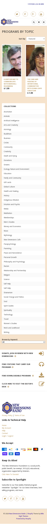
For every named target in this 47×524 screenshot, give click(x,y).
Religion (7, 275)
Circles (6, 143)
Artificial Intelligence (11, 121)
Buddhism (7, 134)
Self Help (7, 284)
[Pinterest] (33, 14)
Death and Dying (10, 156)
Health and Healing (11, 191)
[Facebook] (25, 14)
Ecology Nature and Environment (16, 169)
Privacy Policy (7, 415)
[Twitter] (17, 14)
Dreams (7, 165)
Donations (8, 160)
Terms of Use (19, 415)
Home (4, 425)
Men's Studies (9, 222)
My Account (6, 428)
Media (6, 209)
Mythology (8, 235)
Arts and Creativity (11, 125)
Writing (6, 332)
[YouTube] (41, 14)
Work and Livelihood (11, 328)
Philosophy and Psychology (14, 262)
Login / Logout (7, 436)
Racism (6, 266)
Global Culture (9, 187)
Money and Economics (12, 226)
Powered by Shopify (23, 519)
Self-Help (7, 288)
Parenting (7, 248)
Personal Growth (10, 257)
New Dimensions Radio (17, 514)
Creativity (7, 151)
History (6, 196)
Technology (8, 315)
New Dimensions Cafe (12, 240)
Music (6, 231)
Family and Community (12, 178)
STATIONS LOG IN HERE (36, 4)
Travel (6, 319)
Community (8, 147)
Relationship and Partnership (15, 270)
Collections (10, 106)
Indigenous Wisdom (11, 200)
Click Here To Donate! (10, 474)
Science (6, 279)
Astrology (7, 129)
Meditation (8, 213)
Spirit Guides (9, 306)
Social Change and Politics (14, 297)
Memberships (9, 218)
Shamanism (8, 293)
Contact (5, 433)
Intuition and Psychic (12, 204)
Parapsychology (10, 244)
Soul (5, 301)
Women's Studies (10, 323)
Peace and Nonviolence (13, 253)
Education (7, 173)
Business (7, 138)
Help (3, 431)
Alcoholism (8, 112)
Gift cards (7, 182)
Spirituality (8, 310)
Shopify (30, 514)
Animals (7, 116)
